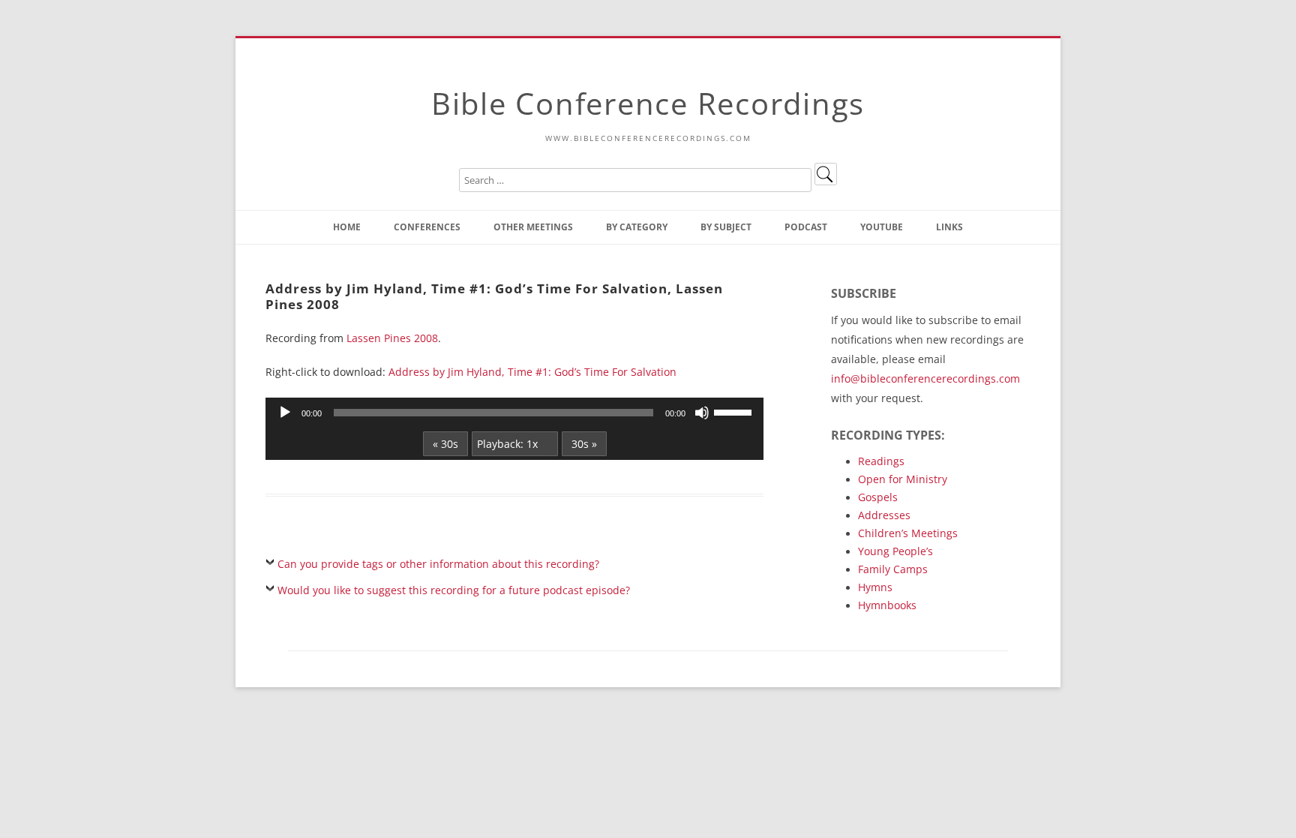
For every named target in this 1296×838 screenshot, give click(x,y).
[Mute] (702, 412)
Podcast (805, 227)
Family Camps (893, 569)
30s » (584, 444)
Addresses (884, 515)
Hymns (875, 587)
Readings (881, 461)
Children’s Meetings (908, 533)
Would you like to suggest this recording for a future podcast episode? (454, 590)
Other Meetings (533, 227)
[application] (515, 413)
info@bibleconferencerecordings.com (925, 378)
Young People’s (895, 551)
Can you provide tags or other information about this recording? (438, 564)
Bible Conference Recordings (648, 103)
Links (949, 227)
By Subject (726, 227)
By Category (637, 227)
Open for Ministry (902, 479)
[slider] (735, 411)
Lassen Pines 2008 (392, 338)
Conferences (427, 227)
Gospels (878, 497)
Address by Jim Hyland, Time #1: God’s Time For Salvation (532, 372)
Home (347, 227)
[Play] (285, 412)
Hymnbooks (887, 605)
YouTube (881, 227)
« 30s (445, 444)
